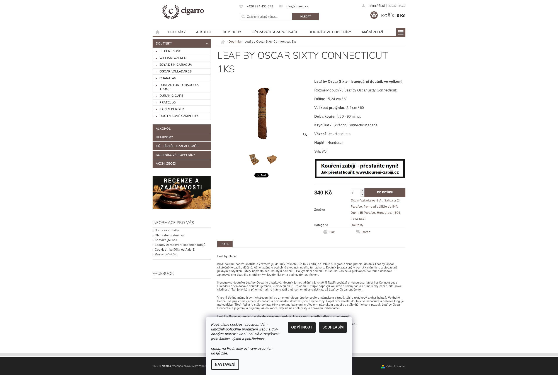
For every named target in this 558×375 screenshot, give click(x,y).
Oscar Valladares (176, 71)
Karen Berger (172, 109)
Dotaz (366, 232)
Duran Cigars (172, 95)
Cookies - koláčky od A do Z (175, 249)
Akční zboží (372, 32)
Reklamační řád (166, 254)
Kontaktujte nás (166, 240)
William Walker (173, 58)
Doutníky (177, 32)
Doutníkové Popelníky (330, 32)
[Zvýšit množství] (362, 191)
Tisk (332, 232)
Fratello (168, 102)
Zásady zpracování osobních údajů (180, 244)
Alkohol (204, 32)
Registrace (396, 5)
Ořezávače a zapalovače (275, 32)
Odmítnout (301, 327)
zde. (224, 353)
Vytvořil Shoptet (395, 366)
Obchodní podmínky (169, 235)
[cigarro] (183, 12)
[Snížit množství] (362, 195)
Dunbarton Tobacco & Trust (179, 87)
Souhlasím (333, 327)
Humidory (232, 32)
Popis (225, 244)
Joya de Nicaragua (176, 64)
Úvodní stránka (158, 32)
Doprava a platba (167, 230)
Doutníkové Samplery (179, 116)
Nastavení (225, 364)
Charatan (168, 78)
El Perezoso (171, 51)
